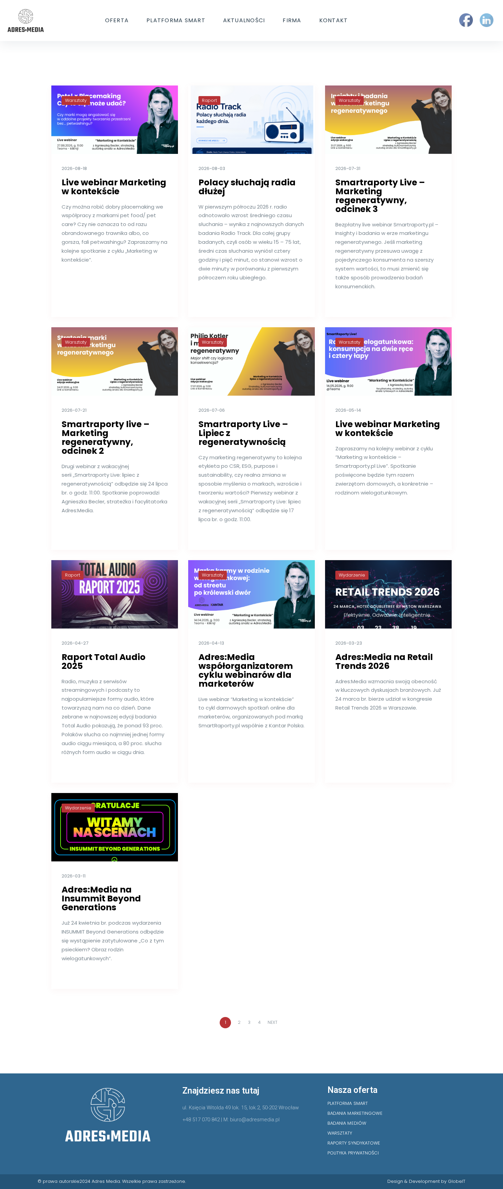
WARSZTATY (339, 1133)
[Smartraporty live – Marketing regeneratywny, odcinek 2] (114, 361)
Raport (209, 100)
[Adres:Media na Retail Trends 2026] (388, 594)
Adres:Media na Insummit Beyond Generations (101, 898)
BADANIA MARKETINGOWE (355, 1113)
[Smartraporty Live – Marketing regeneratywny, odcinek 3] (388, 119)
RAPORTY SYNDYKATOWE (354, 1143)
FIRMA (292, 20)
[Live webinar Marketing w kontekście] (114, 119)
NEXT (273, 1022)
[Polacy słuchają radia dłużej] (251, 119)
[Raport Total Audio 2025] (114, 594)
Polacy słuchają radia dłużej (247, 186)
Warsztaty (76, 100)
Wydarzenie (352, 575)
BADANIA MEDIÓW (346, 1123)
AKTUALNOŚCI (244, 20)
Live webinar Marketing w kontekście (114, 186)
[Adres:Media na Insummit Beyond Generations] (114, 827)
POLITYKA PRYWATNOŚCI (353, 1153)
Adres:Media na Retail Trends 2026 (384, 661)
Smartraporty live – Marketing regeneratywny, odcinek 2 (106, 437)
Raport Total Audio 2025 (103, 661)
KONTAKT (333, 20)
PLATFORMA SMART (175, 20)
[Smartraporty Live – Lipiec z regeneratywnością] (251, 361)
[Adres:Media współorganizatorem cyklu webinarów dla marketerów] (251, 594)
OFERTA (117, 20)
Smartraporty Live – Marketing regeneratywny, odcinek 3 (380, 195)
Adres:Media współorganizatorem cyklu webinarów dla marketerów (245, 670)
